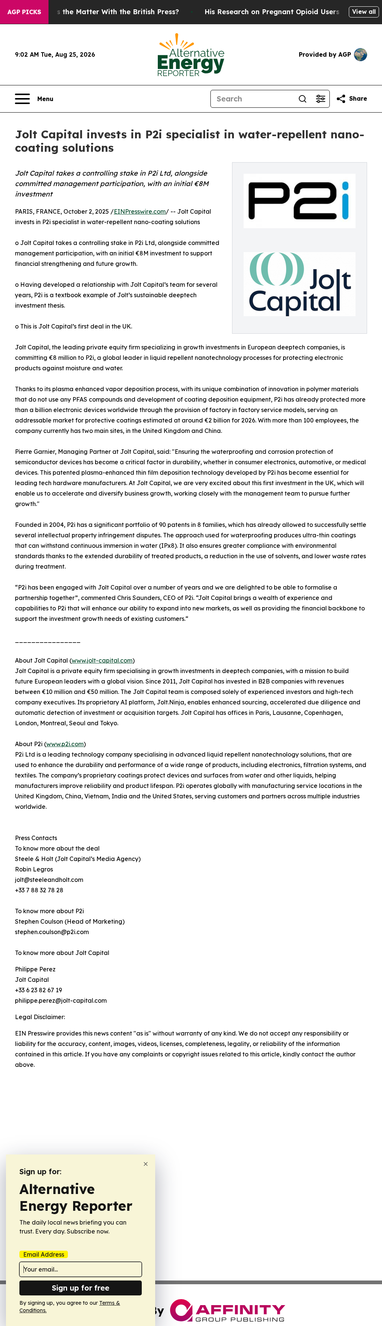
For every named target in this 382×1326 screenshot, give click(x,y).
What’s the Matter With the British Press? (108, 11)
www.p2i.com (65, 744)
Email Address (43, 1254)
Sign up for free (80, 1287)
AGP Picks (24, 12)
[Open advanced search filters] (320, 98)
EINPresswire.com (140, 211)
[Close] (145, 1164)
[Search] (302, 98)
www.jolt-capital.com (102, 660)
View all (364, 11)
